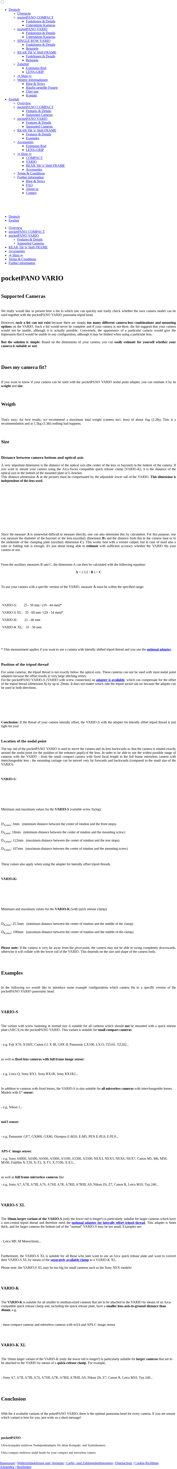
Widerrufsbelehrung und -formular (40, 1463)
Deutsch (14, 9)
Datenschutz (123, 1463)
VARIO (31, 162)
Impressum (7, 1463)
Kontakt (31, 95)
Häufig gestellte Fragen (42, 87)
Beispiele (32, 48)
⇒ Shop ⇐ (24, 76)
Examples (32, 138)
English (14, 99)
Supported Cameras (39, 115)
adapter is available (110, 680)
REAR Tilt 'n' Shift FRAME (36, 52)
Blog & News (35, 84)
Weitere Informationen (32, 80)
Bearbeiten (24, 1467)
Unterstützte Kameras (40, 25)
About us (32, 189)
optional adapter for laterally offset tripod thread (108, 1222)
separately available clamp (70, 1260)
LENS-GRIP (35, 72)
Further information (30, 177)
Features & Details (38, 111)
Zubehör (23, 64)
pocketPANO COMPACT (35, 17)
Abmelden (7, 1467)
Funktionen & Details (40, 21)
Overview (24, 103)
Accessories (25, 142)
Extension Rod (36, 68)
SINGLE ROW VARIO (34, 41)
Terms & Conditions (31, 173)
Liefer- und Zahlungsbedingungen (89, 1463)
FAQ (29, 185)
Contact (31, 193)
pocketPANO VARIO (32, 29)
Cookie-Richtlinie (146, 1463)
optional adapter (159, 649)
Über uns (32, 91)
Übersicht (23, 13)
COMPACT (34, 158)
